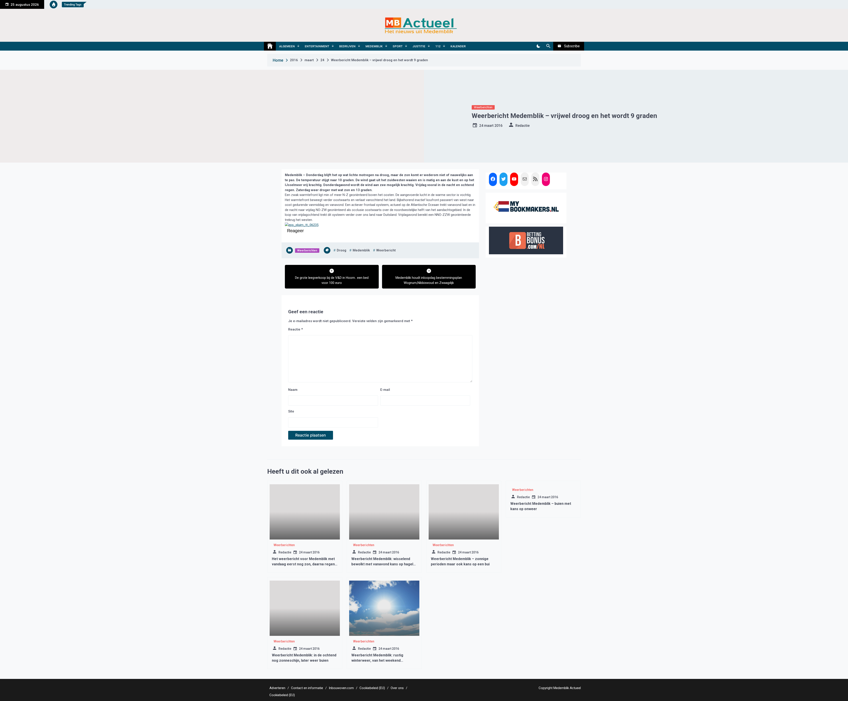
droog (341, 250)
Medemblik (374, 46)
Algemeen (287, 46)
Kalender (458, 46)
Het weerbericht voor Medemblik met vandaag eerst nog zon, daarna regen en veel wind (303, 564)
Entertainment (317, 46)
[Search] (548, 46)
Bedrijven (347, 46)
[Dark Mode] (538, 46)
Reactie (295, 329)
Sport (398, 46)
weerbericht (386, 250)
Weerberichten (483, 107)
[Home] (270, 46)
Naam (292, 390)
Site (291, 411)
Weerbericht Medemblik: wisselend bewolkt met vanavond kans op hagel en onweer (382, 564)
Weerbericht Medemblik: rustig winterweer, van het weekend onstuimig (377, 660)
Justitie (419, 46)
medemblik (361, 250)
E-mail (385, 390)
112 (438, 46)
